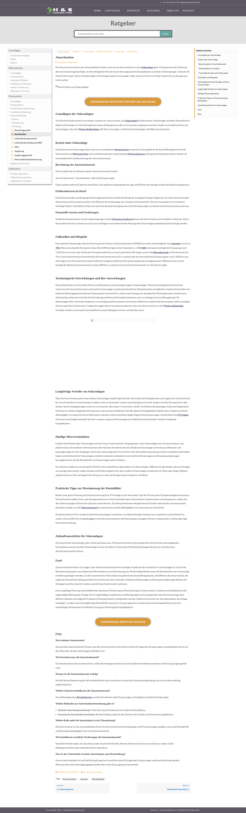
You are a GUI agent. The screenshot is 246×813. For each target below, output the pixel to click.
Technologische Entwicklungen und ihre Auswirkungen (213, 83)
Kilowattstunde (161, 252)
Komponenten (122, 150)
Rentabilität (98, 779)
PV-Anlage (183, 415)
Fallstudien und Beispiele (208, 77)
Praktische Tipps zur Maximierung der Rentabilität (213, 99)
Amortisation (69, 779)
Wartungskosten (136, 154)
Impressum (154, 810)
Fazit (200, 110)
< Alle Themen (63, 51)
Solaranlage (147, 67)
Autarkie (176, 244)
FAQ (199, 114)
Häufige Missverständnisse (208, 93)
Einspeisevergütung (122, 219)
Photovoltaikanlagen (89, 129)
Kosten (84, 779)
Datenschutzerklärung (167, 810)
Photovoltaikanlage (173, 306)
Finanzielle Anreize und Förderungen (213, 73)
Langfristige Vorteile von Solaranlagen (213, 89)
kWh (144, 248)
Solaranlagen (131, 121)
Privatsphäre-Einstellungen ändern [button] (188, 810)
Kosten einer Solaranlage (207, 59)
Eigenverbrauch (90, 508)
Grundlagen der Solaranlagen (209, 55)
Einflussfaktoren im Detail (209, 68)
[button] (30, 50)
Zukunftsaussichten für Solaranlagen (212, 105)
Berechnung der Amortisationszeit (212, 64)
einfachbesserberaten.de (73, 810)
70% (57, 248)
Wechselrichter (81, 154)
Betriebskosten (84, 697)
